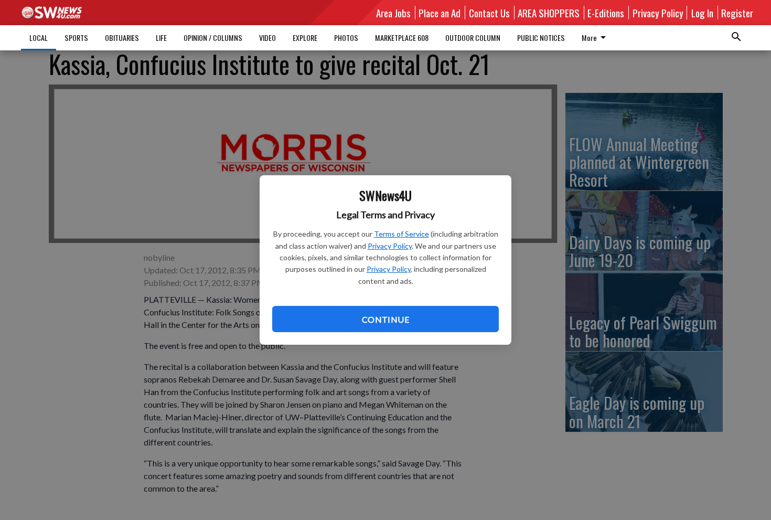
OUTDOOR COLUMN (472, 37)
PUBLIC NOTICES (541, 37)
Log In (702, 12)
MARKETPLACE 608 (402, 37)
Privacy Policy (390, 245)
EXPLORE (305, 37)
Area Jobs (393, 12)
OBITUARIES (122, 37)
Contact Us (489, 12)
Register (737, 12)
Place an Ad (440, 12)
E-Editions (605, 12)
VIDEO (267, 37)
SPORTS (76, 37)
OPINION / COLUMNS (213, 37)
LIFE (161, 37)
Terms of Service (401, 233)
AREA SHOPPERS (549, 12)
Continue (385, 319)
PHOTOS (346, 37)
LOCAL (38, 37)
